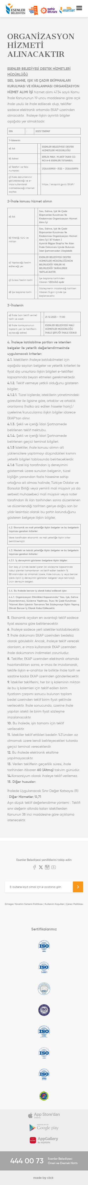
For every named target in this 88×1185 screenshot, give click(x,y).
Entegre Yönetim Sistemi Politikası (24, 904)
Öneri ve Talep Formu (33, 10)
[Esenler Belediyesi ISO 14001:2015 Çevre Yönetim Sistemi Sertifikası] (44, 967)
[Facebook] (34, 867)
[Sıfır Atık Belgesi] (44, 1095)
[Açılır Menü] (79, 8)
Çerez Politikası (74, 904)
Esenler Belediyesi (15, 8)
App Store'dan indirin (44, 1115)
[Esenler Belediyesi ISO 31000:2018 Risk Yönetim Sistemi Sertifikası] (44, 1031)
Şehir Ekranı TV (48, 10)
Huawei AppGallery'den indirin (44, 1140)
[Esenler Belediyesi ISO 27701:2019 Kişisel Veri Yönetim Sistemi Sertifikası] (44, 1010)
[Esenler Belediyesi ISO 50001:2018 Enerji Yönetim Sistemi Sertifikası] (44, 1074)
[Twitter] (41, 867)
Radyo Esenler (67, 10)
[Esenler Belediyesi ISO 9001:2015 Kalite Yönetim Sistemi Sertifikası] (44, 946)
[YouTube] (53, 867)
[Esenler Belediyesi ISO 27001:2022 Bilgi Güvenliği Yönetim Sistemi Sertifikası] (44, 988)
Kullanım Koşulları (54, 904)
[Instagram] (47, 867)
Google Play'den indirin (44, 1128)
